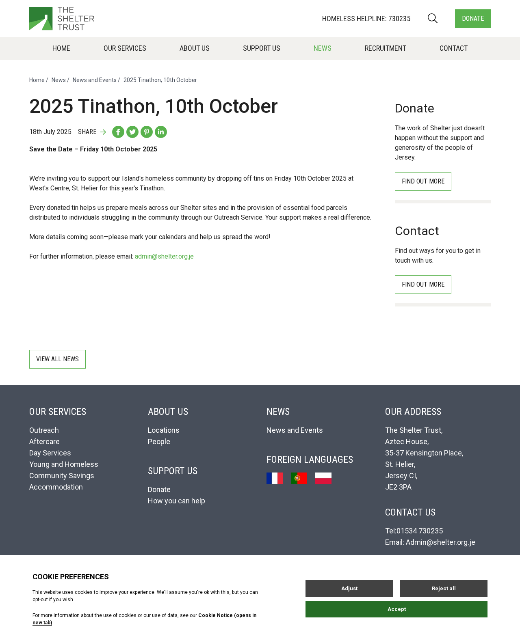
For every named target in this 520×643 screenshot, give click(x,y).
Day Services (50, 453)
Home (61, 48)
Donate (473, 18)
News (323, 48)
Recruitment (385, 48)
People (159, 441)
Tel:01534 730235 (414, 530)
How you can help (176, 500)
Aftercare (44, 441)
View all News (57, 359)
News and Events (95, 80)
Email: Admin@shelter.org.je (430, 542)
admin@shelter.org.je (164, 256)
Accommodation (56, 487)
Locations (164, 430)
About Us (195, 48)
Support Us (261, 48)
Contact (454, 48)
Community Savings (61, 475)
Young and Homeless (63, 464)
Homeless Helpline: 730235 (366, 18)
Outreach (44, 430)
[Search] (432, 19)
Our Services (125, 48)
